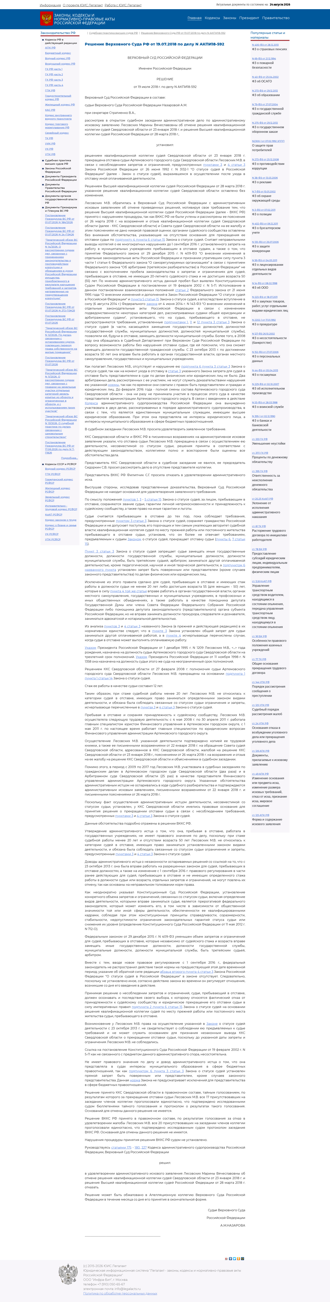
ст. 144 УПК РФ (260, 682)
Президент (249, 18)
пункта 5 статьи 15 (145, 299)
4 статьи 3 (236, 165)
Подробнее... (69, 457)
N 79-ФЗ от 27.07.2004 (265, 104)
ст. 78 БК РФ (259, 549)
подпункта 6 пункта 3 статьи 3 (205, 366)
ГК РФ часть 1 (53, 68)
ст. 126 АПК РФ (260, 750)
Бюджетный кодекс (58, 52)
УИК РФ (50, 143)
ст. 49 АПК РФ (260, 773)
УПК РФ (50, 154)
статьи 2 (182, 290)
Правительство (276, 18)
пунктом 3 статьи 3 (131, 521)
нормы (113, 385)
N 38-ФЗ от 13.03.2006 (265, 177)
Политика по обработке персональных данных (120, 1293)
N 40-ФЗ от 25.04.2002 (265, 76)
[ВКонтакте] (231, 1257)
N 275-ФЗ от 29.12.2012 (265, 122)
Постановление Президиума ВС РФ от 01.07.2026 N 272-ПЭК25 (60, 307)
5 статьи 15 (153, 499)
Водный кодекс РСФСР (60, 468)
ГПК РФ (50, 90)
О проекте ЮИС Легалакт (83, 5)
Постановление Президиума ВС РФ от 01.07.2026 (59, 319)
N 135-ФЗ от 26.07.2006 (265, 242)
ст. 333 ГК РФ (260, 439)
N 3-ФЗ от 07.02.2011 (263, 209)
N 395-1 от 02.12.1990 (263, 416)
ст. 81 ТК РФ (259, 526)
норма (135, 1080)
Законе (212, 1024)
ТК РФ (49, 138)
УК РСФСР (51, 534)
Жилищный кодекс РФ (60, 104)
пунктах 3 (148, 707)
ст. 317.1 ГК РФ (260, 452)
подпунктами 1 (176, 322)
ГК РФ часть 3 (54, 79)
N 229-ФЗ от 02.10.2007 (265, 384)
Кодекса (91, 403)
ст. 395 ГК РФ (260, 471)
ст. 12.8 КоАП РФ (262, 581)
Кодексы (212, 18)
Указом (90, 648)
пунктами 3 (212, 165)
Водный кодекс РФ (57, 58)
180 (137, 1147)
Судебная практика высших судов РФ (113, 32)
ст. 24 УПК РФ (260, 723)
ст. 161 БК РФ (259, 636)
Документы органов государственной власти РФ (61, 199)
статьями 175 (121, 1147)
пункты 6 (223, 539)
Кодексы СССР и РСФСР (60, 464)
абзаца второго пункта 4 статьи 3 (186, 972)
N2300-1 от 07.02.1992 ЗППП (268, 141)
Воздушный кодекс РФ (60, 63)
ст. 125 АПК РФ (260, 815)
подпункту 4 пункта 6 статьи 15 (140, 239)
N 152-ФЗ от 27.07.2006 (265, 352)
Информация (50, 5)
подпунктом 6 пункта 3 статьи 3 (156, 1071)
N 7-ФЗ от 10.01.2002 (264, 191)
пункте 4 (173, 635)
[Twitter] (235, 1257)
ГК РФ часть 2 (54, 74)
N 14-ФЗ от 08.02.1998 (264, 283)
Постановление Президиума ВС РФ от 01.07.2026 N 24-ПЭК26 (59, 231)
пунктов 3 (112, 626)
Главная (195, 18)
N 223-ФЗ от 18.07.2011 (264, 297)
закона (151, 304)
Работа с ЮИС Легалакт (123, 5)
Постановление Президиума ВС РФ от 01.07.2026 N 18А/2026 (59, 219)
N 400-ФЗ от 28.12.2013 (265, 44)
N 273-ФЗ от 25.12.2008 (265, 159)
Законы (229, 18)
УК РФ (49, 148)
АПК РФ (50, 47)
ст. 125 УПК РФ (260, 705)
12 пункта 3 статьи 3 (213, 322)
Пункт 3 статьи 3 (99, 551)
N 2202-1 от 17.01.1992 (264, 319)
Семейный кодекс (57, 132)
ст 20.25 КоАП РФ (262, 498)
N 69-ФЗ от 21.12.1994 (264, 58)
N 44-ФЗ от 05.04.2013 (265, 370)
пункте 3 (159, 631)
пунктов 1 (130, 499)
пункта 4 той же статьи (128, 591)
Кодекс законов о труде (60, 519)
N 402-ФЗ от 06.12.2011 (265, 223)
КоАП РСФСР (53, 514)
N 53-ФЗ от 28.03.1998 (264, 402)
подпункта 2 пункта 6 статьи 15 (157, 1007)
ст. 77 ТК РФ (259, 659)
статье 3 (174, 371)
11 (191, 322)
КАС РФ (50, 109)
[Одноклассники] (239, 1257)
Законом (134, 539)
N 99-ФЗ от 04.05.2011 (264, 260)
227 (144, 1147)
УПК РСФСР (53, 539)
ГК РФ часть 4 (54, 85)
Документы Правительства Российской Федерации (61, 188)
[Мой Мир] (243, 1257)
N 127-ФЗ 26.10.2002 (263, 333)
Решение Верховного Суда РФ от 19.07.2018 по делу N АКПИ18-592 (183, 32)
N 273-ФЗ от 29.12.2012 (265, 90)
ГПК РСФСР (52, 474)
